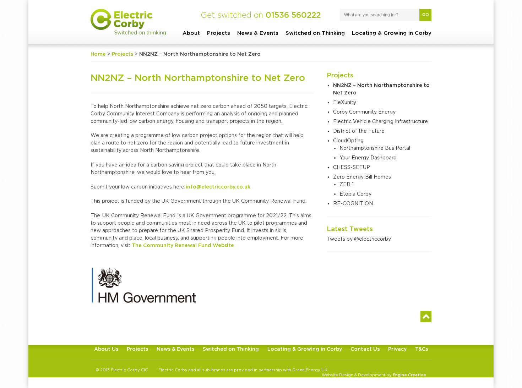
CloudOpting (348, 140)
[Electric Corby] (128, 22)
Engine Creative (409, 375)
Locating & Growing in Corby (391, 33)
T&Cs (421, 348)
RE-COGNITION (353, 203)
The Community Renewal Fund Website (183, 245)
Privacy (397, 348)
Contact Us (365, 348)
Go (425, 14)
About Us (106, 348)
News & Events (257, 33)
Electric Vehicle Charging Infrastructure (380, 121)
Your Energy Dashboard (368, 157)
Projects (218, 33)
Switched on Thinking (315, 33)
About (191, 33)
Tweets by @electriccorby (359, 238)
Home (98, 53)
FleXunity (344, 102)
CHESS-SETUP (351, 167)
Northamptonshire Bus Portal (374, 148)
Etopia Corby (355, 193)
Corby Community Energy (364, 111)
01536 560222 (293, 15)
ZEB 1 (346, 184)
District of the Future (359, 130)
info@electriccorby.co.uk (218, 186)
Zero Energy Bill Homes (362, 176)
